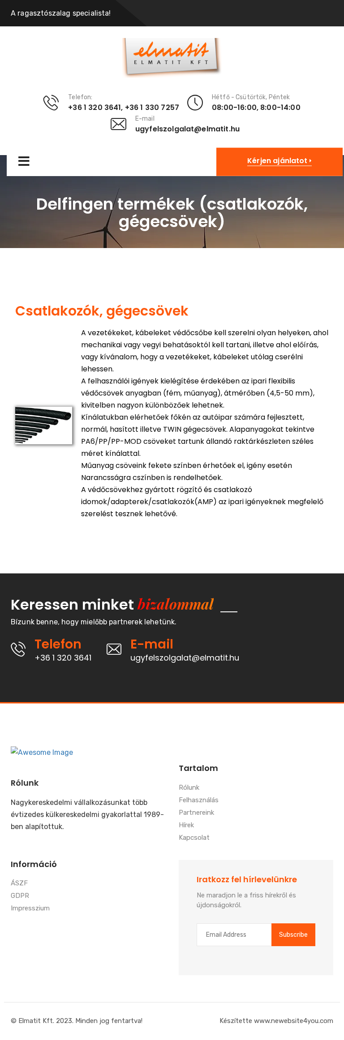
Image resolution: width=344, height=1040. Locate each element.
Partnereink (196, 813)
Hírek (186, 825)
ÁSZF (19, 883)
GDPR (20, 896)
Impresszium (30, 908)
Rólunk (189, 788)
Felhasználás (199, 800)
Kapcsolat (194, 838)
